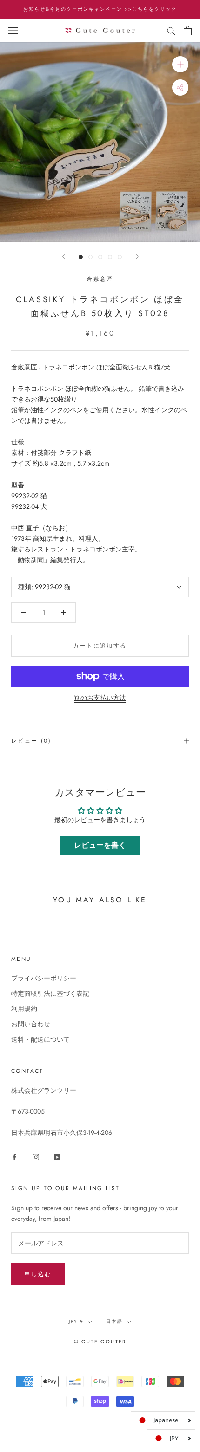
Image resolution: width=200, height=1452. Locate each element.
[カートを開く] (188, 30)
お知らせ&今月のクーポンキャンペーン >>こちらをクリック (100, 9)
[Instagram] (36, 1156)
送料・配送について (40, 1039)
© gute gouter (100, 1341)
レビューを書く (100, 845)
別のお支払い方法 (100, 697)
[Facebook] (14, 1156)
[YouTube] (57, 1156)
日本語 (114, 1321)
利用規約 (24, 1008)
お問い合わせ (30, 1024)
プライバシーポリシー (43, 978)
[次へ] (137, 256)
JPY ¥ (76, 1321)
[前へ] (63, 256)
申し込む (38, 1274)
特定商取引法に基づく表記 (50, 993)
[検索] (171, 30)
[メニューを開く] (13, 30)
